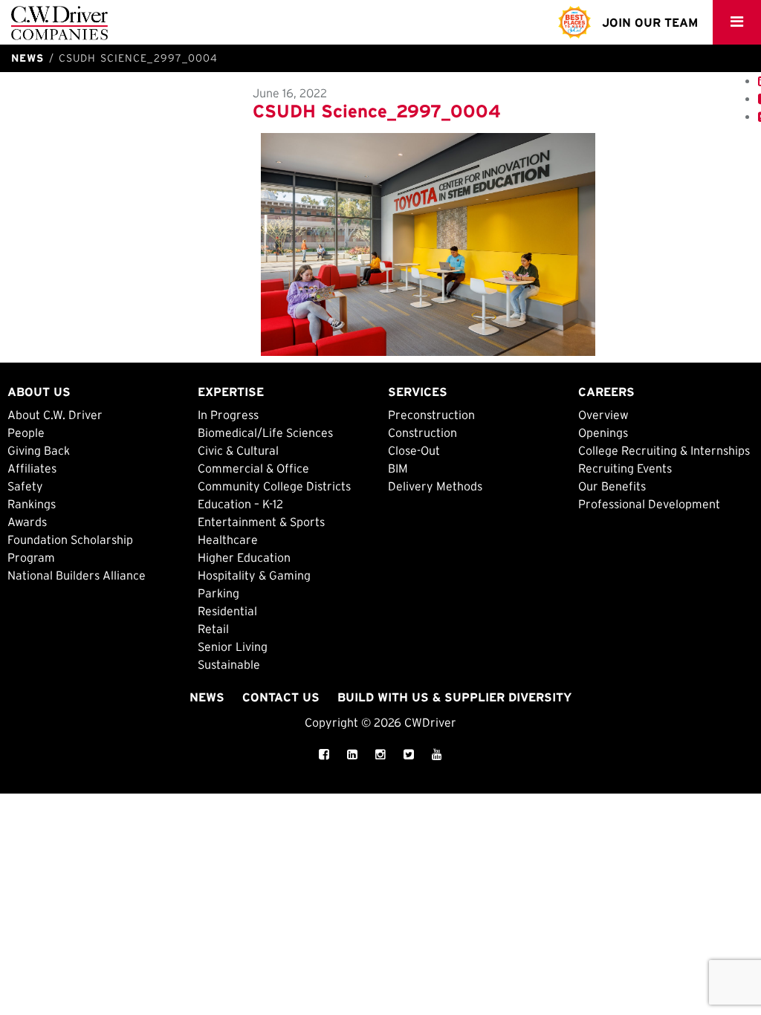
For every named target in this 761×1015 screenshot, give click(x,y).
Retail (213, 628)
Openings (603, 432)
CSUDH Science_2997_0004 (377, 111)
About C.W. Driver (55, 414)
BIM (398, 468)
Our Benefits (612, 486)
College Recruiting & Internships (664, 450)
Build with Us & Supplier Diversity (454, 697)
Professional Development (649, 503)
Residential (227, 610)
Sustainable (229, 664)
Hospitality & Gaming (254, 575)
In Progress (228, 414)
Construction (422, 432)
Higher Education (244, 557)
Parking (218, 593)
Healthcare (228, 539)
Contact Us (281, 697)
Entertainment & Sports (261, 521)
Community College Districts (274, 486)
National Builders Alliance (76, 575)
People (26, 432)
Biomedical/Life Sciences (265, 432)
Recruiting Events (625, 468)
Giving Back (38, 450)
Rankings (31, 503)
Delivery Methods (435, 486)
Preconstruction (431, 414)
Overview (603, 414)
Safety (25, 486)
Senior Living (233, 646)
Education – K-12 (240, 503)
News (207, 697)
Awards (27, 521)
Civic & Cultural (238, 450)
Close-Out (414, 450)
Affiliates (31, 468)
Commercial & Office (253, 468)
